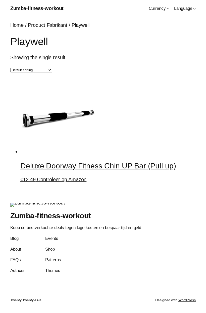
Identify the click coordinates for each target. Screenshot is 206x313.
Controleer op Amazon (61, 179)
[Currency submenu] (168, 8)
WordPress (187, 300)
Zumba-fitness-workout (37, 8)
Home (17, 25)
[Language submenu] (194, 8)
